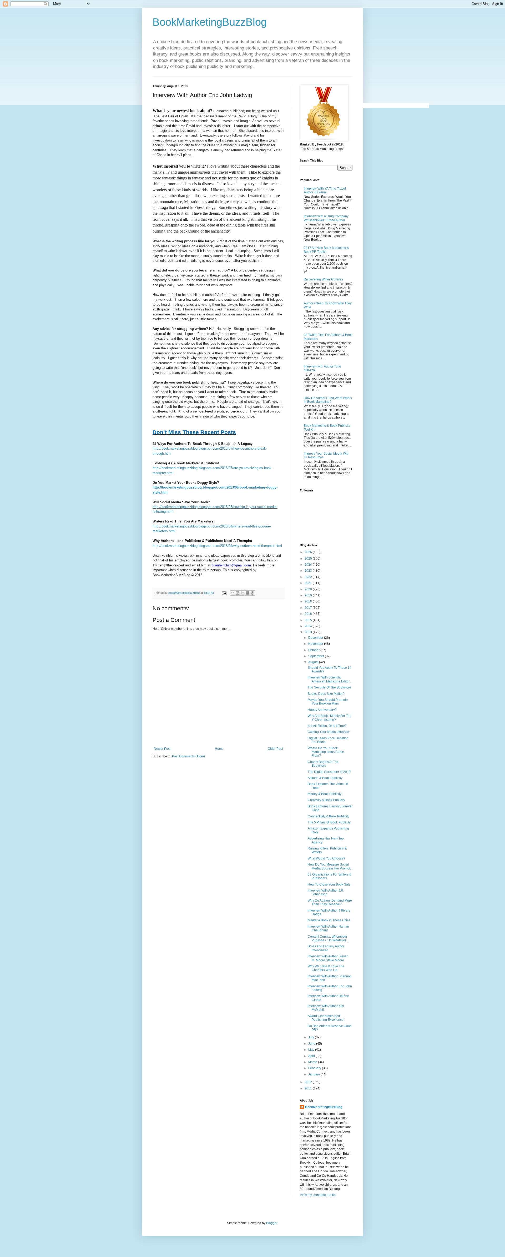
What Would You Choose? (326, 858)
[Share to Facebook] (247, 593)
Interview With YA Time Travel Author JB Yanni (325, 190)
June (312, 1043)
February (315, 1068)
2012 (309, 1082)
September (316, 656)
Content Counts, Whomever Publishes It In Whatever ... (328, 938)
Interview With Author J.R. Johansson (326, 892)
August (313, 662)
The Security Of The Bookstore (329, 687)
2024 (309, 564)
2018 (309, 601)
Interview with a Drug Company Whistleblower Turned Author (326, 218)
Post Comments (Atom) (188, 756)
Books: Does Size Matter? (326, 694)
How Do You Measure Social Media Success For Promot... (330, 866)
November (316, 644)
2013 (309, 632)
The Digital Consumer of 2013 (329, 772)
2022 (309, 577)
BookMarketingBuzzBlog (210, 22)
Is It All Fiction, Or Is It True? (327, 726)
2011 (309, 1088)
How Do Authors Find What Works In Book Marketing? (328, 400)
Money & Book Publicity (324, 794)
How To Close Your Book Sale (329, 884)
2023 (309, 570)
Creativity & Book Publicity (326, 800)
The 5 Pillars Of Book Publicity (329, 822)
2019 (309, 595)
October (314, 650)
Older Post (275, 749)
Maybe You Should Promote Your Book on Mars (328, 701)
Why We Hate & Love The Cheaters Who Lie (326, 968)
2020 (309, 589)
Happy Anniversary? (322, 710)
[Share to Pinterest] (252, 593)
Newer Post (162, 749)
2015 (309, 620)
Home (219, 749)
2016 (309, 614)
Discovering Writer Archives (323, 279)
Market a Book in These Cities (329, 920)
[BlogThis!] (237, 593)
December (316, 638)
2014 (309, 626)
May (311, 1050)
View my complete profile (318, 1195)
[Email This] (232, 593)
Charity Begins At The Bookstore (323, 763)
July (311, 1037)
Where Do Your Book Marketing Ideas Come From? (326, 752)
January (314, 1074)
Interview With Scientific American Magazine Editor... (330, 679)
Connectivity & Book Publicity (328, 816)
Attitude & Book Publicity (325, 778)
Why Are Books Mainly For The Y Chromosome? (329, 717)
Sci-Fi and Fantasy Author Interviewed (326, 948)
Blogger (271, 1223)
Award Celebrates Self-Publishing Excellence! (326, 1018)
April (312, 1056)
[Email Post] (223, 592)
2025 (309, 558)
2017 (309, 608)
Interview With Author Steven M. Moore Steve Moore (328, 958)
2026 (309, 552)
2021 (309, 583)
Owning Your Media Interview (329, 732)
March (313, 1062)
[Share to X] (242, 593)
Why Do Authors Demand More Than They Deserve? (330, 902)
